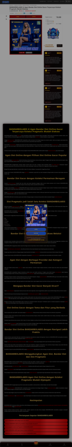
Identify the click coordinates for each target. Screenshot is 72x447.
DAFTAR (36, 233)
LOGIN (36, 229)
